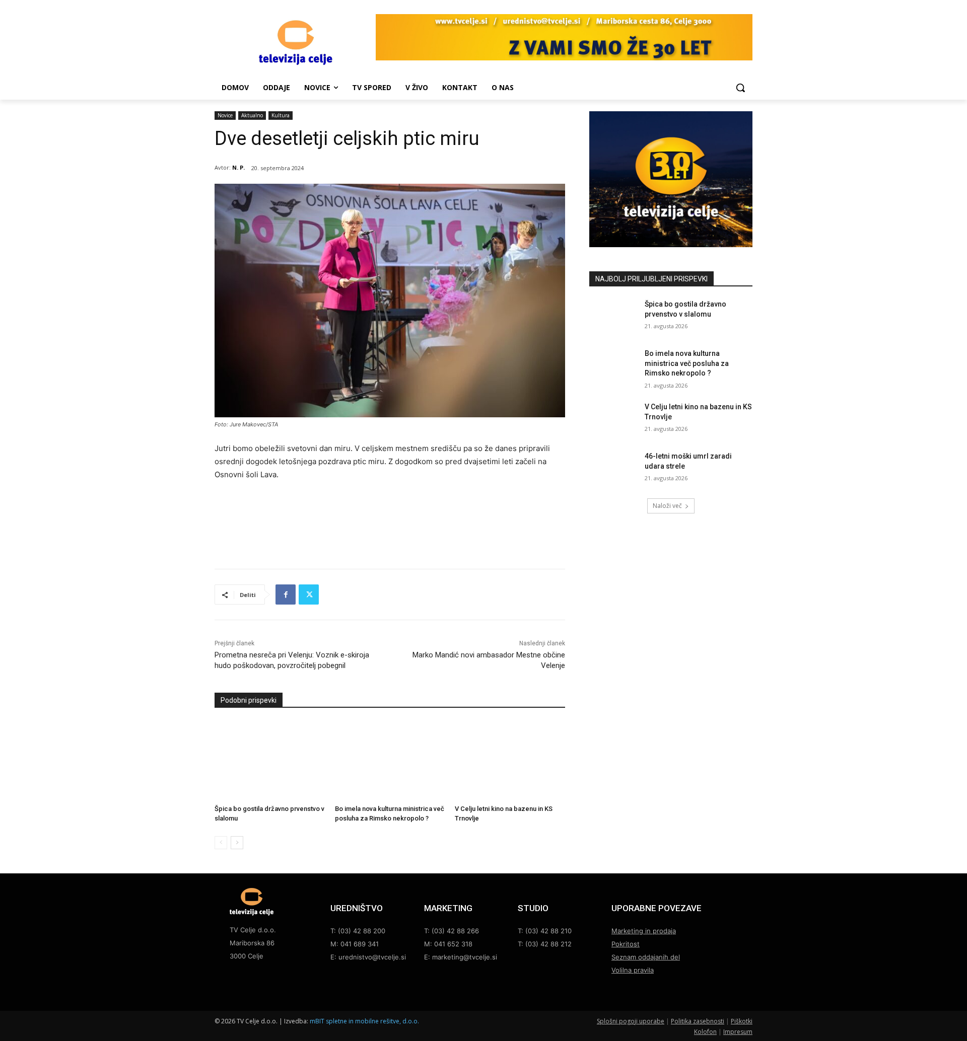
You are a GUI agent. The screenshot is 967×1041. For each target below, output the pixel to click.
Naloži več (667, 505)
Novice (225, 115)
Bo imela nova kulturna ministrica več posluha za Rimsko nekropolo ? (687, 363)
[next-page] (237, 842)
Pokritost (625, 944)
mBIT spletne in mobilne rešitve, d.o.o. (364, 1021)
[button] (740, 88)
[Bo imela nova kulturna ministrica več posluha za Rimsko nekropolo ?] (390, 759)
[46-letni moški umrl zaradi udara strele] (613, 469)
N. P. (238, 167)
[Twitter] (309, 594)
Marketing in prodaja (643, 931)
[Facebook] (285, 594)
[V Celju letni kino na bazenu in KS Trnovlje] (510, 759)
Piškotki (741, 1021)
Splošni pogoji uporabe (630, 1021)
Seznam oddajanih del (645, 957)
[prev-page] (221, 842)
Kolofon (705, 1031)
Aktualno (252, 115)
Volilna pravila (632, 970)
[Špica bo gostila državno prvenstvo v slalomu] (270, 759)
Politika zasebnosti (697, 1021)
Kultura (280, 115)
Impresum (737, 1031)
